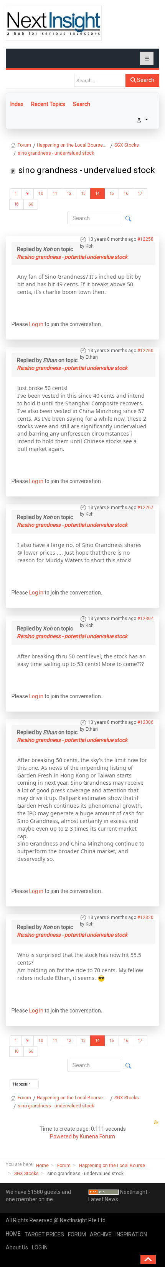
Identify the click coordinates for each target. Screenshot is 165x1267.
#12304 (145, 618)
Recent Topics (48, 104)
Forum (64, 1165)
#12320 (145, 917)
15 (111, 193)
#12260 (145, 350)
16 (126, 193)
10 (40, 193)
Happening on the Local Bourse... (113, 1165)
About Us (17, 1247)
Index (16, 104)
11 (55, 193)
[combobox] (100, 80)
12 (69, 193)
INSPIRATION (131, 1234)
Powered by (64, 1136)
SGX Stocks (26, 1173)
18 (16, 204)
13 (83, 193)
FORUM (77, 1234)
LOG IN (40, 1247)
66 (30, 204)
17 (140, 193)
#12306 (145, 722)
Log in (36, 324)
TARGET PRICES (44, 1234)
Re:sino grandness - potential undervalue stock (72, 257)
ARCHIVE (101, 1234)
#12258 (145, 239)
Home (42, 1165)
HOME (13, 1234)
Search (145, 80)
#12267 (145, 507)
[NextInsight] (54, 23)
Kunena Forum (97, 1136)
